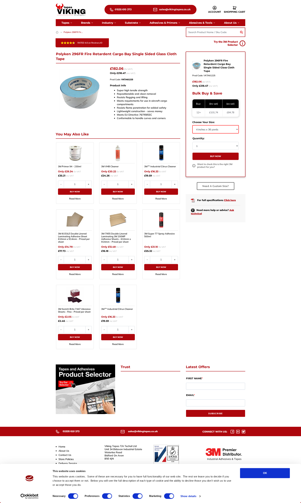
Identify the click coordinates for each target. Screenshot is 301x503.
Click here (230, 200)
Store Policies (66, 459)
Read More (75, 198)
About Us (64, 450)
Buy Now (75, 191)
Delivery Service (68, 463)
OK (265, 472)
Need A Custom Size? (215, 186)
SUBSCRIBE (215, 413)
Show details (188, 496)
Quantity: (198, 138)
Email (190, 395)
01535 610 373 (123, 9)
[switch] (107, 496)
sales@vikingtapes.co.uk (175, 9)
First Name (194, 378)
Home (62, 446)
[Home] (57, 32)
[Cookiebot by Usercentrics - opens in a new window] (29, 496)
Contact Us (65, 455)
